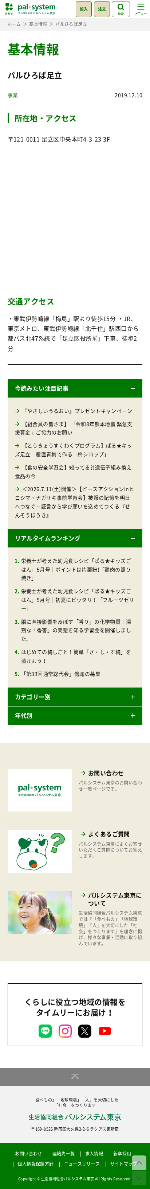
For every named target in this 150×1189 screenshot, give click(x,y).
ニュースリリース (82, 1164)
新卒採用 (122, 1153)
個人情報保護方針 (35, 1164)
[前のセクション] (139, 1162)
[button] (75, 388)
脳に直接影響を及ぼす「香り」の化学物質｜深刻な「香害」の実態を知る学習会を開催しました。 (76, 630)
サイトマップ (123, 1164)
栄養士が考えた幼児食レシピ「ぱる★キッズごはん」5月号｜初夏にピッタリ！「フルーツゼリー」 (77, 599)
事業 (13, 94)
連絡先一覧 (63, 1153)
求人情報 (94, 1153)
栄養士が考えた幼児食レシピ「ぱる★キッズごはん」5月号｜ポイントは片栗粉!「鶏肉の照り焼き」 (76, 569)
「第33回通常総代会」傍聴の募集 (60, 673)
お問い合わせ (28, 1153)
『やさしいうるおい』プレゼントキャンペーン (77, 410)
